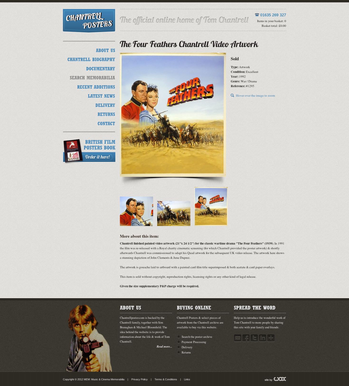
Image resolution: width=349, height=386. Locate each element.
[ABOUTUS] (105, 50)
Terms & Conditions (166, 379)
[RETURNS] (106, 114)
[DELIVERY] (105, 104)
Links (187, 379)
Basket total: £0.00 (274, 26)
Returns (186, 352)
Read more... (164, 346)
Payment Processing (194, 342)
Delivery (187, 347)
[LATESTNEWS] (101, 95)
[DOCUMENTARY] (100, 68)
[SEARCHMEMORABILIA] (92, 77)
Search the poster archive (197, 337)
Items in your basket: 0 (271, 21)
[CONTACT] (106, 123)
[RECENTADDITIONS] (96, 86)
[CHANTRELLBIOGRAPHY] (91, 59)
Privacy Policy (139, 379)
